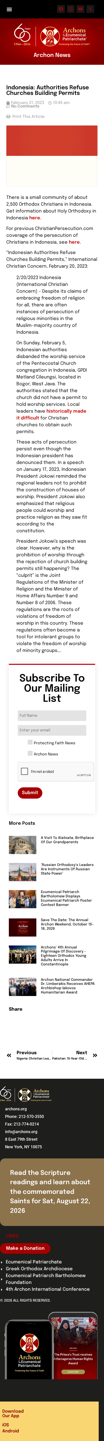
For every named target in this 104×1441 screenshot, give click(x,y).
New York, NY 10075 (23, 1147)
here (34, 218)
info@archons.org (21, 1131)
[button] (9, 9)
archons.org (16, 1109)
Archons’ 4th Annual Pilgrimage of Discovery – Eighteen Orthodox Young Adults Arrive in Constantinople (63, 956)
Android (10, 1431)
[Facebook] (61, 9)
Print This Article (27, 117)
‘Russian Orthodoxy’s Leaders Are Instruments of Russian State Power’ (67, 869)
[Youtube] (80, 9)
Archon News (46, 754)
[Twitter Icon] (90, 9)
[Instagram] (71, 9)
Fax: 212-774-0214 (22, 1124)
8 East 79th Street (21, 1139)
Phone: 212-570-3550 (24, 1116)
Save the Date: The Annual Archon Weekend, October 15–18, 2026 (67, 924)
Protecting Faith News (54, 743)
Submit (30, 793)
